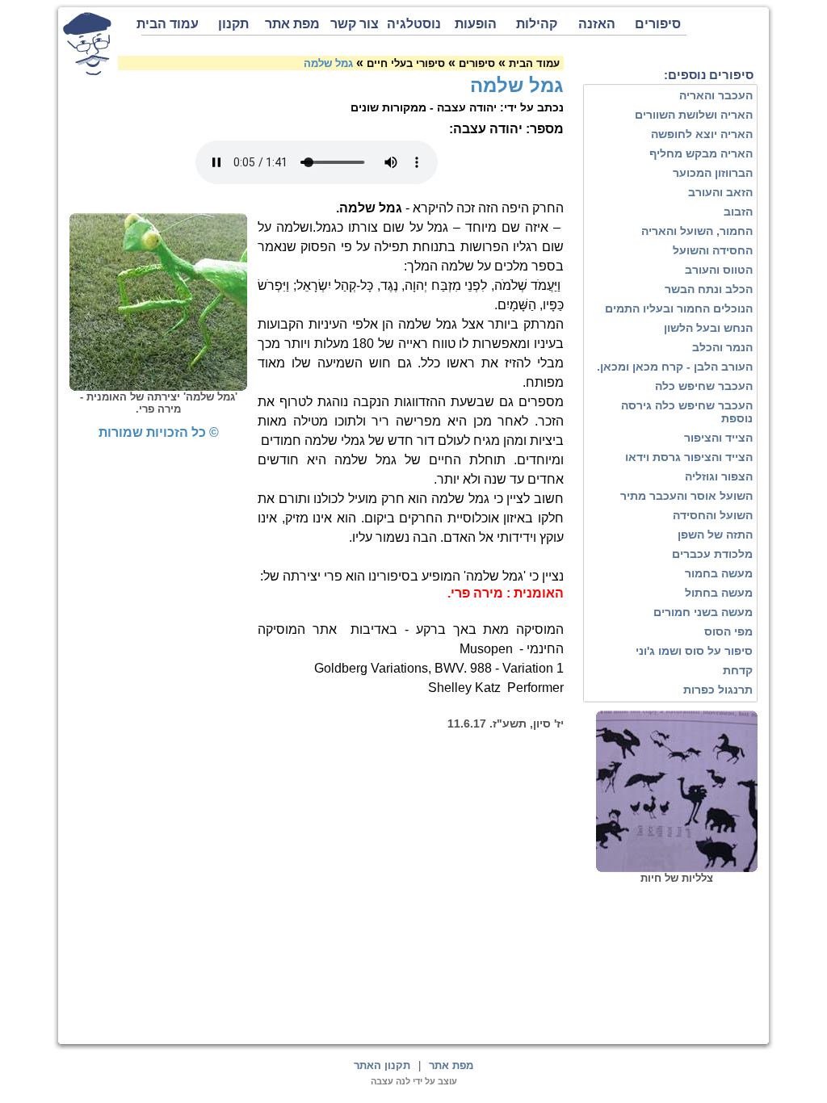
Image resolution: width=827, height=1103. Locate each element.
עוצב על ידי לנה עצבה (414, 1081)
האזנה (596, 24)
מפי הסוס (728, 631)
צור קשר (354, 24)
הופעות (476, 24)
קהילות (536, 24)
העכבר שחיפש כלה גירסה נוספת (687, 412)
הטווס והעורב (719, 269)
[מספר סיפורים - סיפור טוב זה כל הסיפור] (87, 43)
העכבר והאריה (716, 95)
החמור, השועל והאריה (697, 230)
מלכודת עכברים (712, 553)
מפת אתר (292, 24)
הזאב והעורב (720, 192)
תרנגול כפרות (718, 689)
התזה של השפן (715, 534)
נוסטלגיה (414, 24)
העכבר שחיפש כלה (704, 386)
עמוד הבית (170, 24)
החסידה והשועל (713, 250)
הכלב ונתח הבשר (709, 289)
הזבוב (738, 211)
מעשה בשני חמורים (703, 612)
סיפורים (658, 24)
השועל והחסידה (713, 515)
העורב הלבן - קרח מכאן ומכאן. (675, 366)
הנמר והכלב (722, 347)
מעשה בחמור (719, 573)
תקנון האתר (382, 1065)
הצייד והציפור (718, 437)
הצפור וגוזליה (719, 476)
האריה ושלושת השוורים (694, 114)
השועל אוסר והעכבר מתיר (686, 495)
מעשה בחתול (719, 592)
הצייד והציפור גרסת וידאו (689, 457)
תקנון (233, 24)
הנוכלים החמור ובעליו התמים (679, 308)
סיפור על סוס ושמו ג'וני (694, 650)
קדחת (738, 670)
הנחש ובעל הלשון (708, 327)
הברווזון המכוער (713, 172)
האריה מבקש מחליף (701, 153)
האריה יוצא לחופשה (702, 134)
